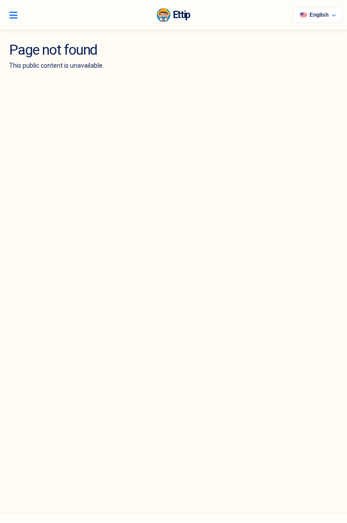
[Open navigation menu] (14, 15)
